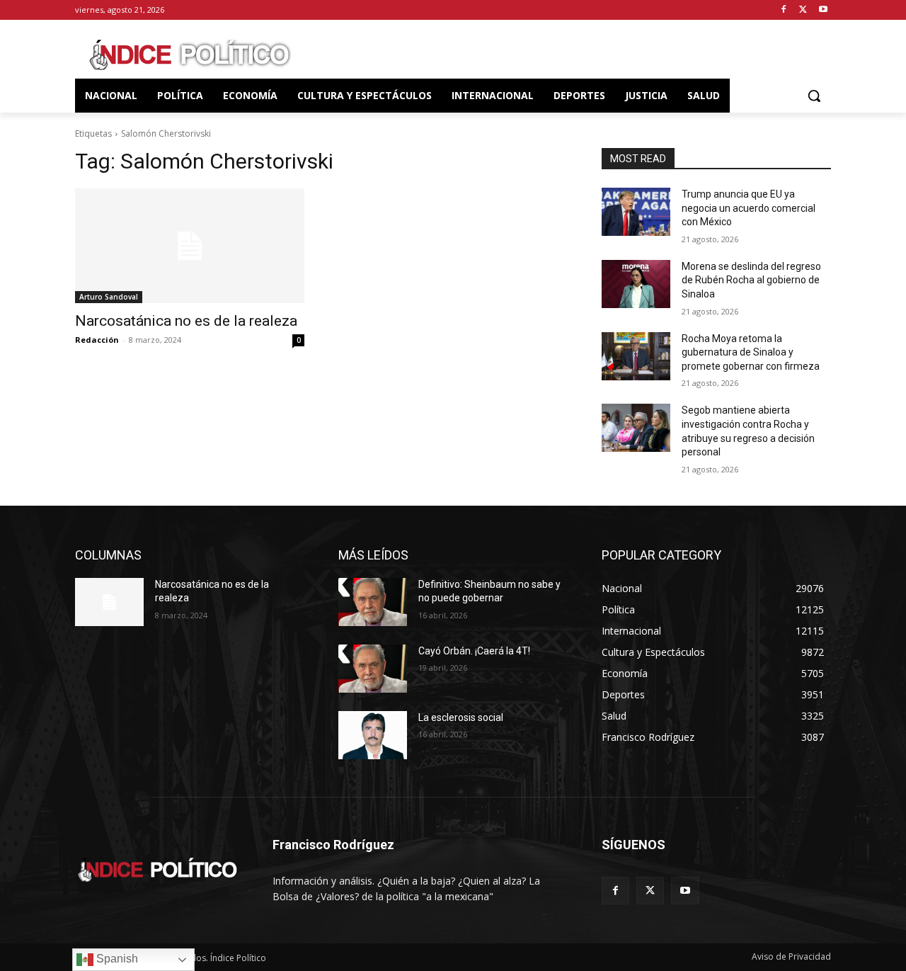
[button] (814, 96)
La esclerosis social (460, 717)
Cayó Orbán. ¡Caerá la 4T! (474, 651)
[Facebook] (784, 10)
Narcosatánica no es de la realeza (186, 320)
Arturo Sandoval (108, 297)
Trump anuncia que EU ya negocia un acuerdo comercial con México (748, 207)
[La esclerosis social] (372, 735)
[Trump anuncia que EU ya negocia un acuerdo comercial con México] (636, 212)
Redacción (97, 339)
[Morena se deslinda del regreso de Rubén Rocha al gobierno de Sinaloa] (636, 284)
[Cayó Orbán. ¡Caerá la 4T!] (372, 669)
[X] (803, 10)
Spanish (115, 959)
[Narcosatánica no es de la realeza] (189, 245)
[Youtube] (823, 10)
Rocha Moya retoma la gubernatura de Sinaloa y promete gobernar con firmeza (751, 352)
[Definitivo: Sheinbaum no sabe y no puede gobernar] (372, 602)
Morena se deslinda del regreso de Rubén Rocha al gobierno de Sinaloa (751, 280)
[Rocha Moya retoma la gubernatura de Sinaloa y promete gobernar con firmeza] (636, 356)
